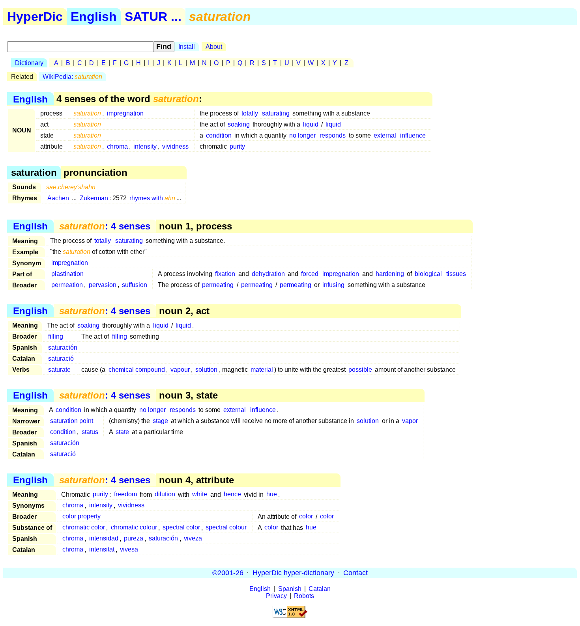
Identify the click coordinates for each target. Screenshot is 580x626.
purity (237, 146)
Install (186, 46)
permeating (218, 284)
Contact (355, 573)
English (94, 16)
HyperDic (35, 16)
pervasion (102, 284)
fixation (225, 273)
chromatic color (83, 527)
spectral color (181, 527)
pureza (133, 538)
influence (413, 135)
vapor (410, 420)
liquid (310, 124)
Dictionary (29, 63)
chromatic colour (134, 527)
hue (271, 494)
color (306, 516)
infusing (333, 284)
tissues (456, 273)
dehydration (268, 273)
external (385, 135)
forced (309, 273)
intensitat (101, 549)
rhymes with (152, 198)
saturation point (71, 420)
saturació (61, 358)
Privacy (276, 595)
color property (81, 516)
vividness (175, 146)
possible (360, 369)
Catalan (320, 588)
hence (232, 494)
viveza (193, 538)
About (214, 46)
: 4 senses (104, 226)
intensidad (103, 538)
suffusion (134, 284)
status (90, 432)
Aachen (58, 198)
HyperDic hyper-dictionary (293, 573)
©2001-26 (227, 573)
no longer (302, 135)
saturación (62, 347)
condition (219, 135)
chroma (117, 146)
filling (55, 336)
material (262, 369)
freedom (125, 494)
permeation (67, 284)
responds (333, 135)
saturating (276, 113)
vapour (180, 369)
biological (428, 273)
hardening (390, 273)
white (199, 494)
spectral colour (226, 527)
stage (160, 420)
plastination (67, 273)
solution (206, 369)
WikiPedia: (72, 76)
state (122, 432)
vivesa (129, 549)
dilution (165, 494)
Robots (304, 595)
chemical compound (137, 369)
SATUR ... (153, 16)
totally (249, 113)
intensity (145, 146)
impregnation (125, 113)
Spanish (289, 588)
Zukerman (94, 198)
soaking (239, 124)
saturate (59, 369)
